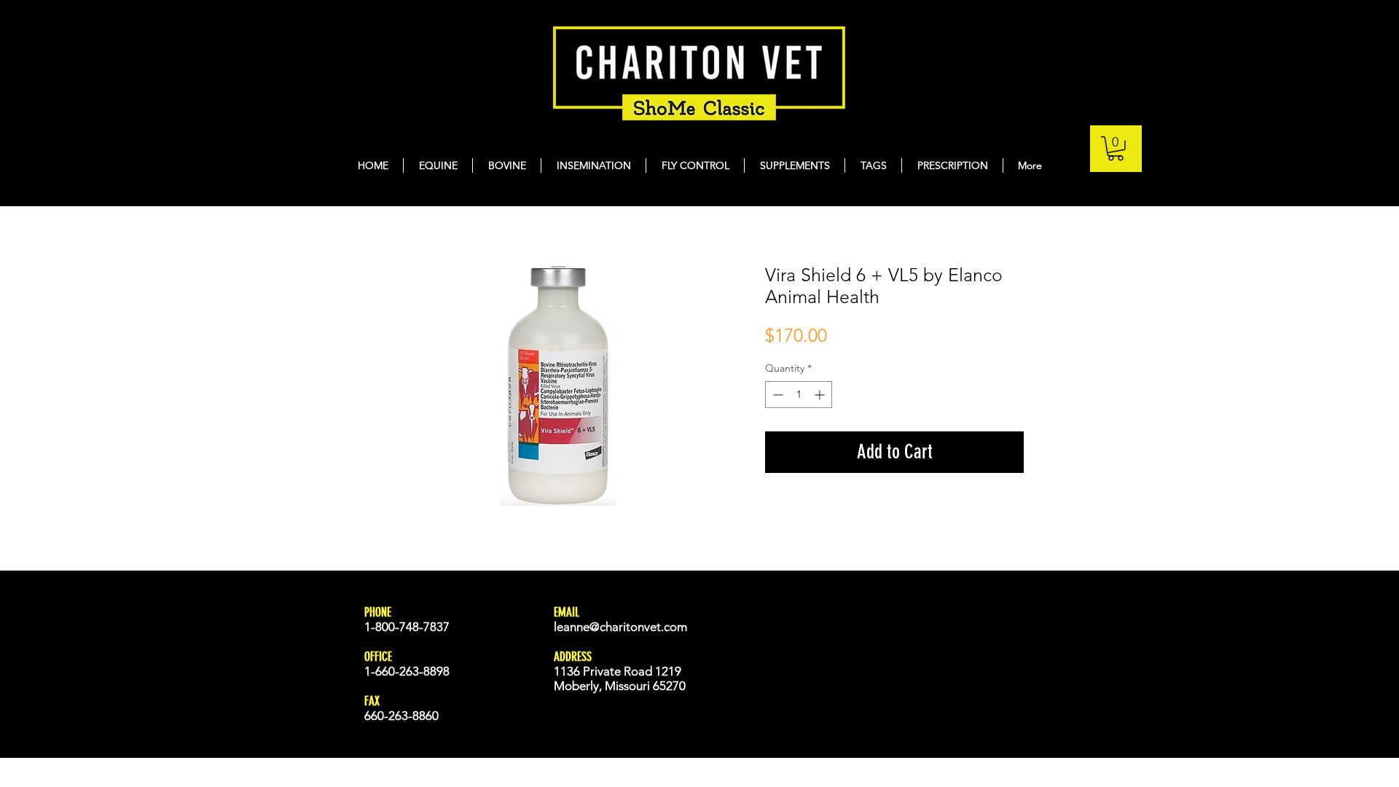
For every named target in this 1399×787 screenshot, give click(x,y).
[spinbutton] (798, 394)
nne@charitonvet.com (628, 626)
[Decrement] (776, 394)
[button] (1115, 148)
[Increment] (821, 394)
